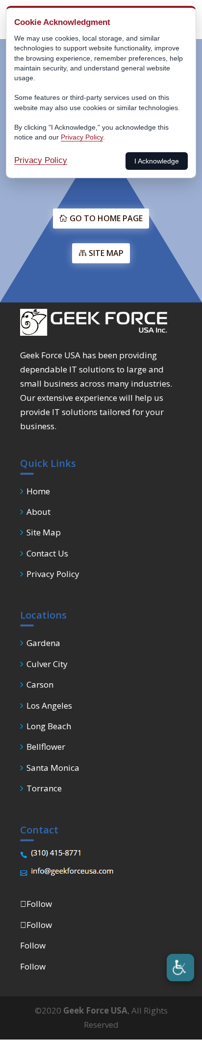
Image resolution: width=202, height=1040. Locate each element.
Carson (39, 684)
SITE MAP (106, 253)
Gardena (43, 642)
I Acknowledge (156, 161)
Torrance (44, 788)
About (38, 511)
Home (38, 491)
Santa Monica (52, 767)
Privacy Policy (52, 573)
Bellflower (45, 746)
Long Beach (48, 726)
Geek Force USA (95, 1010)
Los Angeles (49, 705)
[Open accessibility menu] (180, 967)
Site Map (43, 532)
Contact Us (47, 553)
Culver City (47, 664)
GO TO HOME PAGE (106, 218)
